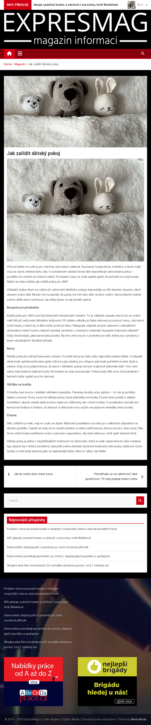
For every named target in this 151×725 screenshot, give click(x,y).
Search (140, 500)
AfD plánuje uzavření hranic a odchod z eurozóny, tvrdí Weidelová (49, 538)
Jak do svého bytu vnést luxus (33, 474)
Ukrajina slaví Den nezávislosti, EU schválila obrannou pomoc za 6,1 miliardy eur (58, 565)
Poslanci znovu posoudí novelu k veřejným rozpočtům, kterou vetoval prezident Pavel (62, 529)
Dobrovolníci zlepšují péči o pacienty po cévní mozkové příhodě (47, 547)
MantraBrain (138, 719)
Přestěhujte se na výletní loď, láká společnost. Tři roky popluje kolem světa (111, 476)
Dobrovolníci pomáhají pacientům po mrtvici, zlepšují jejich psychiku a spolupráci (58, 556)
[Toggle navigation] (20, 53)
